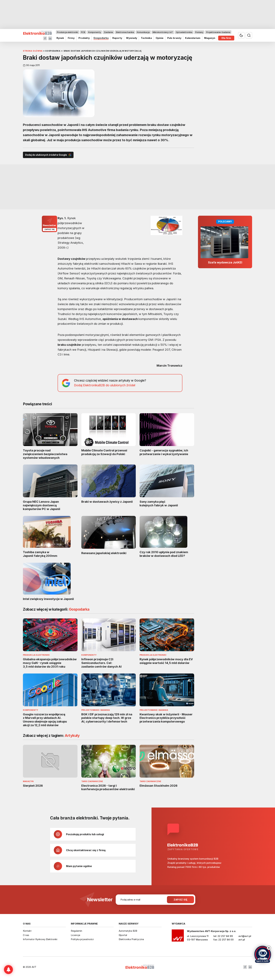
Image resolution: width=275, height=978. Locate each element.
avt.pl (241, 939)
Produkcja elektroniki (67, 32)
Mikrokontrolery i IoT (163, 32)
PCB (83, 32)
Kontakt (27, 930)
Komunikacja (143, 32)
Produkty (84, 37)
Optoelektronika (184, 32)
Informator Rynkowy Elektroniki (40, 939)
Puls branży (174, 37)
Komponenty (94, 32)
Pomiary (199, 32)
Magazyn (209, 37)
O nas (26, 935)
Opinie (159, 37)
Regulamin (76, 930)
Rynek (60, 37)
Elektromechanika (125, 32)
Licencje (75, 935)
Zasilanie (108, 32)
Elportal (123, 935)
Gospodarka (101, 37)
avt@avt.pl (244, 936)
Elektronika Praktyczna (131, 939)
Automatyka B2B (128, 930)
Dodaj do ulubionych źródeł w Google (46, 154)
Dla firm (226, 37)
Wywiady (131, 37)
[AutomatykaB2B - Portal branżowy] (37, 32)
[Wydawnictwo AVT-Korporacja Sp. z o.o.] (178, 936)
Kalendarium (192, 37)
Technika (146, 37)
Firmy (71, 37)
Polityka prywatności (82, 939)
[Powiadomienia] (8, 969)
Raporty (117, 37)
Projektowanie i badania (218, 32)
